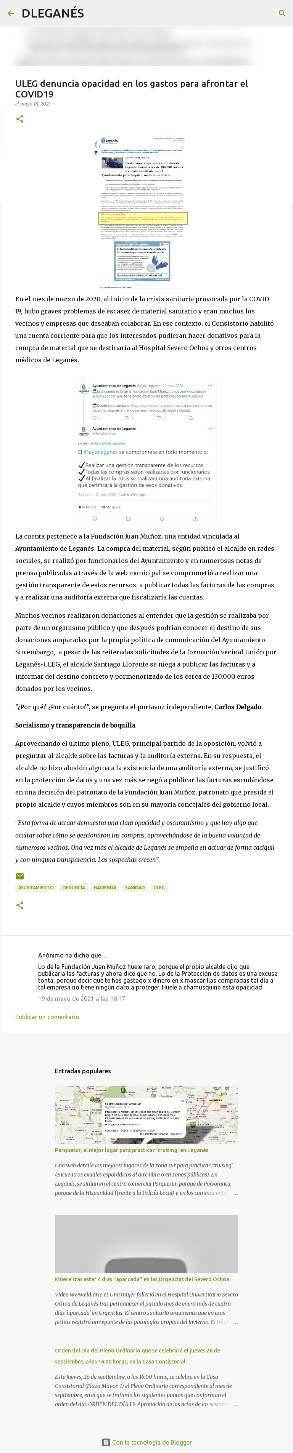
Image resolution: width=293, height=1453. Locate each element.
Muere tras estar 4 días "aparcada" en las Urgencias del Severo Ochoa (142, 1279)
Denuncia (74, 887)
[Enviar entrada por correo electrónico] (19, 879)
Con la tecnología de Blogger (151, 1442)
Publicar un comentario (47, 1016)
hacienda (105, 887)
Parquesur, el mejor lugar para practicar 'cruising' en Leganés (131, 1150)
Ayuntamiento (36, 887)
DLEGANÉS (52, 13)
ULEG (159, 887)
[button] (19, 119)
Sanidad (135, 887)
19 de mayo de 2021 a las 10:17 (81, 998)
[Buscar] (94, 13)
